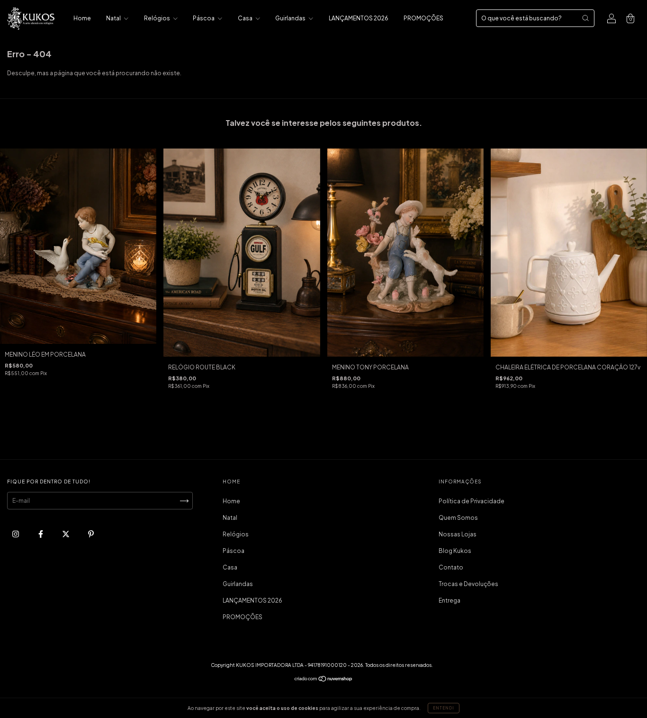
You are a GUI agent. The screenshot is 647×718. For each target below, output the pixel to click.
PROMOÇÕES (423, 18)
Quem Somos (458, 517)
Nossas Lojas (457, 534)
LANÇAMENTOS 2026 (358, 18)
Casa (245, 18)
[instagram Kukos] (16, 534)
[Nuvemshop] (323, 679)
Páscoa (204, 18)
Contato (451, 567)
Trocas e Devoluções (468, 583)
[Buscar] (585, 18)
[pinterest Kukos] (90, 534)
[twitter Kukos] (66, 534)
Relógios (157, 18)
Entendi (443, 708)
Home (82, 18)
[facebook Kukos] (41, 534)
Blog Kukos (455, 550)
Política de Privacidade (471, 501)
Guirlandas (290, 18)
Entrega (449, 600)
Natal (114, 18)
